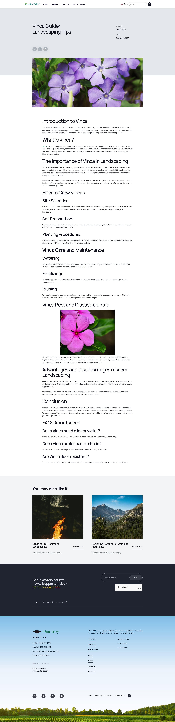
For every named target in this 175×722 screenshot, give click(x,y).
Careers (82, 4)
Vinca (44, 146)
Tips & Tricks (50, 553)
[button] (87, 602)
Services (75, 4)
